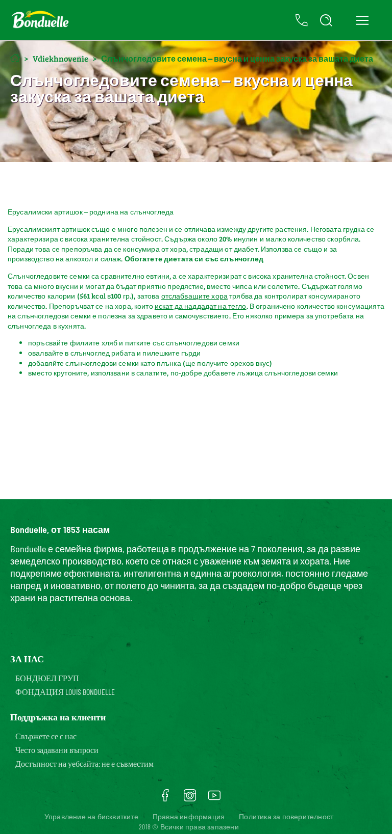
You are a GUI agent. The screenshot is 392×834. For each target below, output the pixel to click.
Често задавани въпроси (57, 750)
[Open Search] (326, 20)
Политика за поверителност (286, 816)
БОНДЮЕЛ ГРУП (47, 678)
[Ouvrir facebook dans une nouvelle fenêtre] (165, 798)
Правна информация (189, 816)
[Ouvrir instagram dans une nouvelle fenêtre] (190, 798)
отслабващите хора (194, 296)
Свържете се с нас (46, 736)
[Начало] (15, 58)
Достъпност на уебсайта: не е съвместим (84, 763)
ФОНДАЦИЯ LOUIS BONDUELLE (65, 691)
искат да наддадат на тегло (201, 306)
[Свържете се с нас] (302, 20)
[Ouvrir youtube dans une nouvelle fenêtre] (214, 798)
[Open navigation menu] (362, 20)
